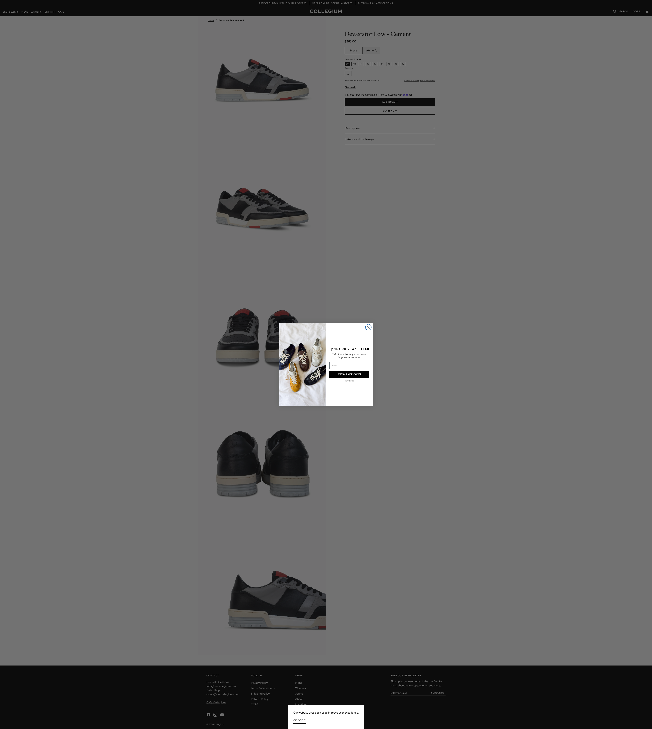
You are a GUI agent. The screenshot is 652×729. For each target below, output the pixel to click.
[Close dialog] (368, 327)
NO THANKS (349, 381)
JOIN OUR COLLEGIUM (349, 374)
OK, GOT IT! (299, 720)
